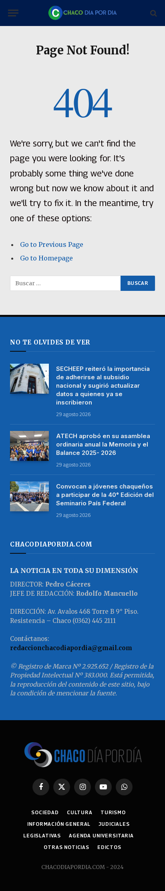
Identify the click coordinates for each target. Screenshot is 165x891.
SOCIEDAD (45, 812)
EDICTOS (109, 847)
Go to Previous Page (51, 244)
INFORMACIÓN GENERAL (59, 824)
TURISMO (113, 812)
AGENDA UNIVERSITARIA (101, 836)
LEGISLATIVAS (42, 836)
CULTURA (80, 812)
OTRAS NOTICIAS (66, 847)
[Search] (153, 13)
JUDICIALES (114, 824)
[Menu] (13, 13)
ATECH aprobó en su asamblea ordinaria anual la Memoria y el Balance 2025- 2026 (103, 444)
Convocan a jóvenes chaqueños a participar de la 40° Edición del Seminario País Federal (105, 495)
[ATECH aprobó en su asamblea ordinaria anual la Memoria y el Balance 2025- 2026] (29, 446)
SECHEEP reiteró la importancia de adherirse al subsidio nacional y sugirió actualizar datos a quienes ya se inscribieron (103, 385)
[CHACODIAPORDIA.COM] (82, 13)
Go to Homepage (46, 258)
